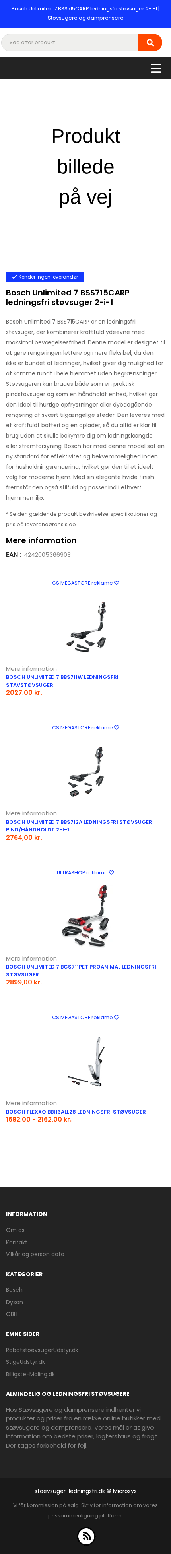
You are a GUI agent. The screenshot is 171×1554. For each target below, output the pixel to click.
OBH (11, 1314)
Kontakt (16, 1242)
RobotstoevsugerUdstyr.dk (42, 1350)
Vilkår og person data (35, 1254)
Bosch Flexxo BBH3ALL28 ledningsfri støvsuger (76, 1112)
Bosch (14, 1290)
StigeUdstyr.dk (25, 1362)
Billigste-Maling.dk (30, 1374)
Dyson (14, 1302)
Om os (15, 1230)
